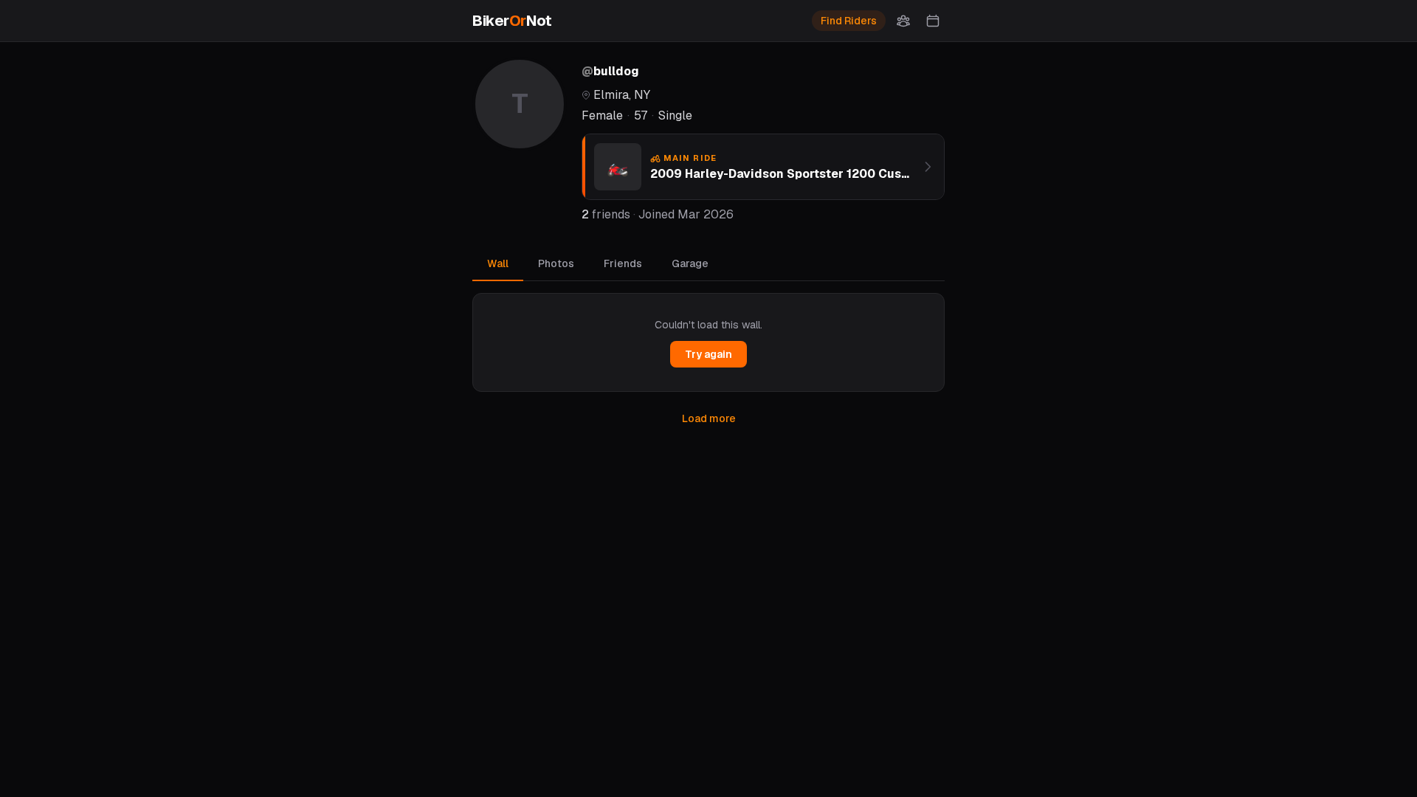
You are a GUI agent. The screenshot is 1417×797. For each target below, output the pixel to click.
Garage (690, 263)
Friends (623, 263)
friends (606, 214)
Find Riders (849, 20)
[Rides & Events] (933, 20)
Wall (497, 263)
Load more (709, 418)
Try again (708, 354)
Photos (556, 263)
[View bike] (927, 166)
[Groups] (903, 20)
